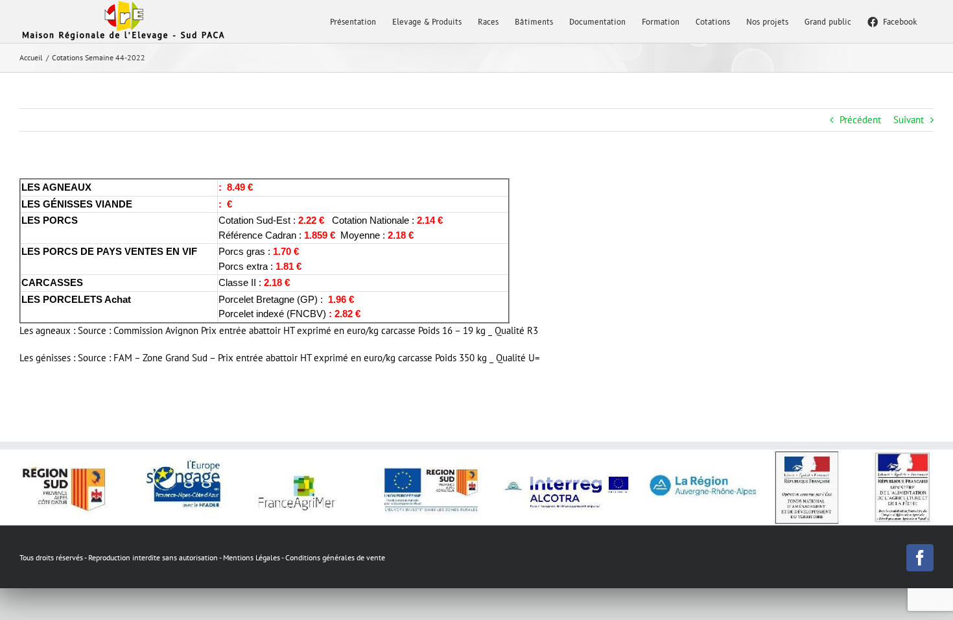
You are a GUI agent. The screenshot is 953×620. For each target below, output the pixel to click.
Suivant (908, 119)
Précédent (860, 119)
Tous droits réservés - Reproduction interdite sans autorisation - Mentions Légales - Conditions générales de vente (202, 557)
